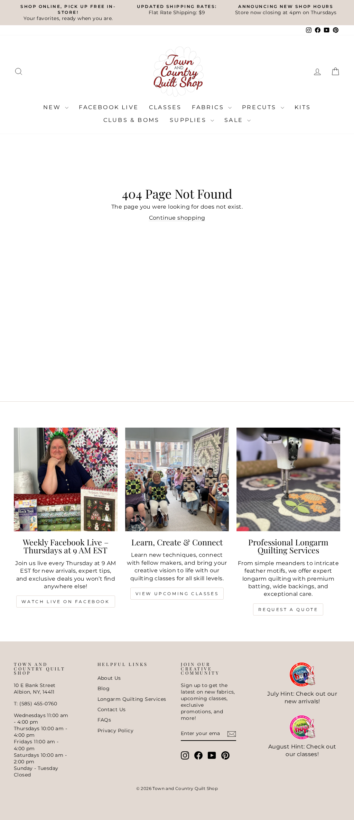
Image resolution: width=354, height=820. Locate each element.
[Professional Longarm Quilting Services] (288, 479)
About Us (109, 678)
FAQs (104, 720)
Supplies (189, 120)
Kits (303, 107)
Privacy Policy (115, 730)
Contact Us (111, 709)
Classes (165, 107)
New (53, 107)
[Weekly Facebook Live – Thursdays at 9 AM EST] (66, 479)
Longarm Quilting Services (131, 699)
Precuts (260, 107)
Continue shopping (177, 217)
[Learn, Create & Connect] (177, 479)
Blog (103, 688)
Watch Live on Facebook (65, 601)
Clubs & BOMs (131, 120)
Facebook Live (109, 107)
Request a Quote (288, 609)
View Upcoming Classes (177, 593)
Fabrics (209, 107)
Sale (234, 120)
